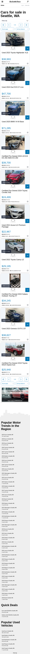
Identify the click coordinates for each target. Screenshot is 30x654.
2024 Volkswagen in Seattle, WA (9, 525)
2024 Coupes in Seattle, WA (8, 577)
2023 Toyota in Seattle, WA (8, 491)
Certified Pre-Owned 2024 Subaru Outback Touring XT (15, 295)
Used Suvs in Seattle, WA (7, 632)
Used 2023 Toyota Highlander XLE (15, 53)
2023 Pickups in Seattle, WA (8, 564)
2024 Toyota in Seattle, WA (8, 448)
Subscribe (27, 5)
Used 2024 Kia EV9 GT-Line (13, 87)
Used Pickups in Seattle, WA (8, 644)
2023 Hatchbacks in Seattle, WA (9, 517)
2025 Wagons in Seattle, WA (8, 568)
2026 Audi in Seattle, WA (7, 598)
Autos (2, 5)
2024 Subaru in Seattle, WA (8, 504)
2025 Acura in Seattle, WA (8, 530)
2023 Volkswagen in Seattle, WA (9, 508)
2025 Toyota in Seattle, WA (8, 452)
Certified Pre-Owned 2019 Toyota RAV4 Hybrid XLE (14, 364)
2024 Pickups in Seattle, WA (8, 521)
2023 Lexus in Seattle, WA (8, 478)
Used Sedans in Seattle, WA (8, 636)
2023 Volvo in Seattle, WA (7, 534)
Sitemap (15, 652)
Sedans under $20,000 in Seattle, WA (10, 615)
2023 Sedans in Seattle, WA (8, 512)
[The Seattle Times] (15, 2)
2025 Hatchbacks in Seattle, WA (9, 547)
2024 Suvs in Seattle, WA (7, 439)
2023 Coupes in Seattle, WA (8, 590)
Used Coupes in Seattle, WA (8, 649)
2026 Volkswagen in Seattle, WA (9, 585)
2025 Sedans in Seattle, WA (8, 487)
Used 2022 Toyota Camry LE (13, 259)
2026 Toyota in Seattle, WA (8, 465)
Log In (22, 5)
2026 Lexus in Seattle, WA (8, 551)
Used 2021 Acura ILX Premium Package (14, 226)
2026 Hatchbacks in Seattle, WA (9, 572)
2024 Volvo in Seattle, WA (7, 542)
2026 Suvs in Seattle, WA (7, 461)
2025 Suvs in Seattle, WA (7, 435)
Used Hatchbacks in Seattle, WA (9, 640)
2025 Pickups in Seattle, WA (8, 560)
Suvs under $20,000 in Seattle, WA (9, 611)
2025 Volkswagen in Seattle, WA (9, 474)
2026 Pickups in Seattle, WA (8, 581)
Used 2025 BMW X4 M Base (13, 122)
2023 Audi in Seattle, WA (7, 499)
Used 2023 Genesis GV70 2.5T (14, 328)
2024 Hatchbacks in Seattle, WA (9, 555)
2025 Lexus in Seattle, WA (8, 495)
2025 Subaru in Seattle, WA (8, 482)
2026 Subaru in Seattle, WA (8, 594)
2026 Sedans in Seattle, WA (8, 538)
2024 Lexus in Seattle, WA (8, 469)
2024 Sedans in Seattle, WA (8, 457)
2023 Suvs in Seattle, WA (7, 444)
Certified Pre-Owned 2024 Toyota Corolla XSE (14, 191)
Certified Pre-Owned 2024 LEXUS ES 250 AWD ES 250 (15, 157)
